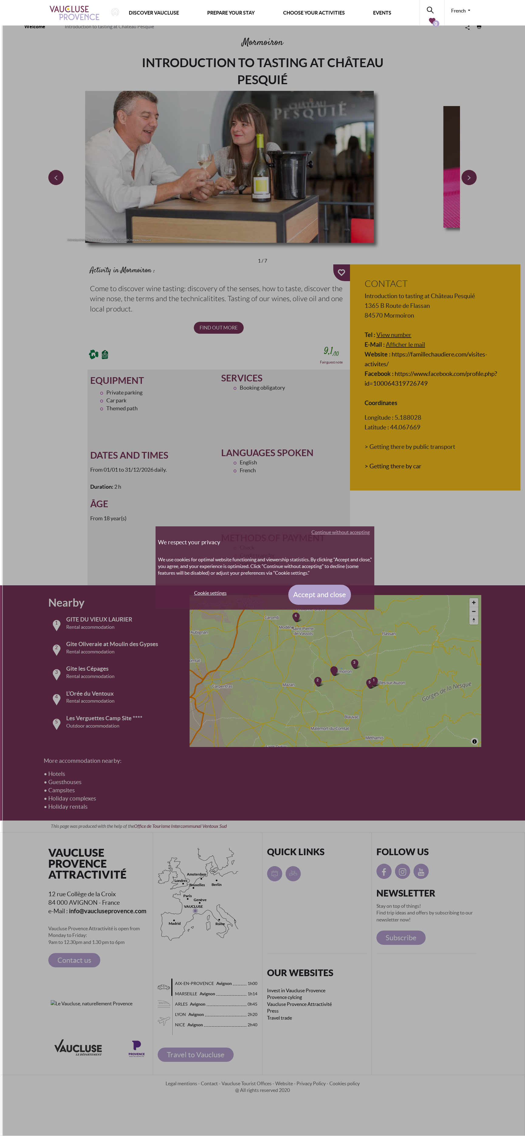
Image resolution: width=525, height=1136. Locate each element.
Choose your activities (314, 12)
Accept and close (319, 594)
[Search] (432, 9)
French (459, 10)
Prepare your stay (231, 12)
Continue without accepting (340, 532)
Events (382, 12)
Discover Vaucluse (154, 12)
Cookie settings (210, 593)
